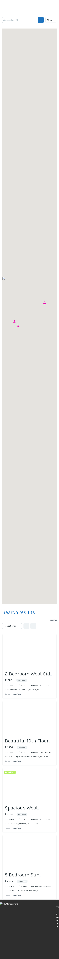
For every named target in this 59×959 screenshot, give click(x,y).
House (7, 828)
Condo (7, 694)
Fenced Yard (9, 772)
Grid (26, 626)
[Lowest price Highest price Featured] (12, 626)
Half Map (33, 626)
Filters (49, 20)
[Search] (41, 20)
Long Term (17, 694)
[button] (14, 322)
